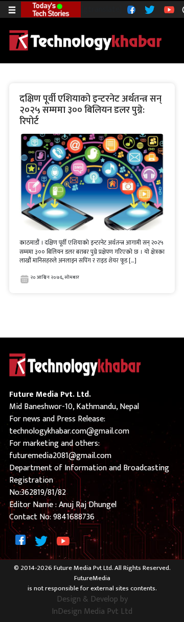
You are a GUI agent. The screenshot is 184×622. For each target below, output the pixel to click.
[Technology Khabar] (86, 40)
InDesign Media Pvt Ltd (92, 612)
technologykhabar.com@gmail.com (69, 431)
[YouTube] (168, 9)
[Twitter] (148, 9)
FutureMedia (92, 578)
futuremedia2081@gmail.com (60, 456)
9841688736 (74, 517)
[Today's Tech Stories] (51, 9)
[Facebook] (130, 9)
